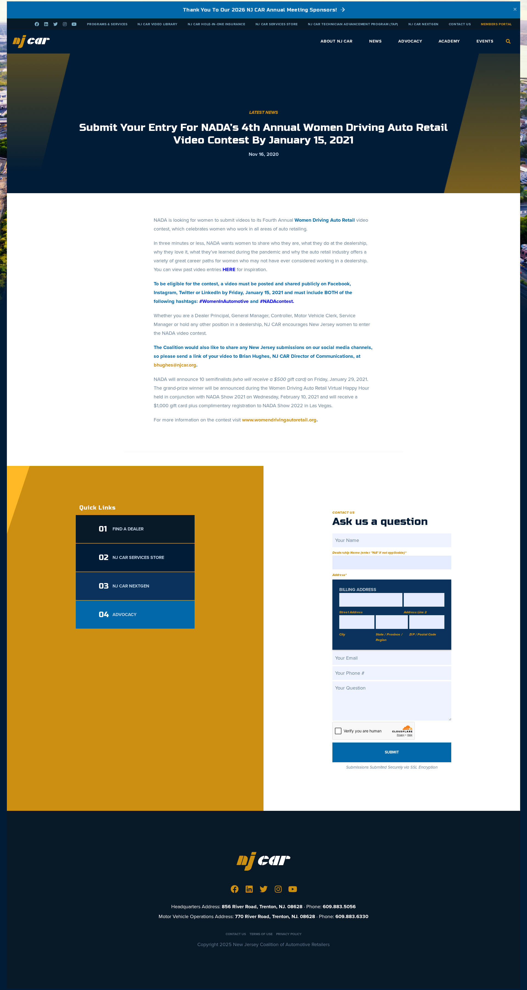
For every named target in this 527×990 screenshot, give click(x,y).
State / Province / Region (389, 637)
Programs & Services (107, 24)
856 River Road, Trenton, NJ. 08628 (262, 907)
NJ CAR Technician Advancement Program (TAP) (353, 24)
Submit (392, 752)
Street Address (351, 612)
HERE (229, 269)
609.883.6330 (351, 916)
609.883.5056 (339, 907)
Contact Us (460, 24)
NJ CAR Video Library (158, 24)
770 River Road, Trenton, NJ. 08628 (275, 916)
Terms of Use (261, 934)
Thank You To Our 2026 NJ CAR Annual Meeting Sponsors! (260, 10)
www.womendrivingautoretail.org (279, 420)
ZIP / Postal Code (422, 634)
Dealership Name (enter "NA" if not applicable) (369, 553)
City (342, 634)
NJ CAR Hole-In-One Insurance (216, 24)
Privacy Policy (289, 934)
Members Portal (496, 24)
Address (339, 575)
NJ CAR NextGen (423, 24)
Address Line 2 (415, 612)
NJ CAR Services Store (277, 24)
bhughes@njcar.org (175, 365)
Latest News (263, 112)
